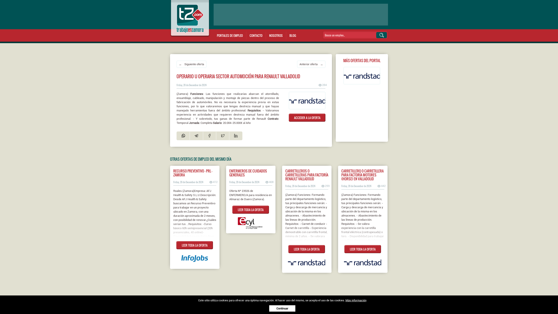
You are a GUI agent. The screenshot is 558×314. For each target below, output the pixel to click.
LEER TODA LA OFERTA (195, 245)
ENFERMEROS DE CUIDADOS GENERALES (248, 172)
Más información (355, 300)
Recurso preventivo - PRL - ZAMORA (192, 172)
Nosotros (276, 35)
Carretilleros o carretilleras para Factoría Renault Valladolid (306, 174)
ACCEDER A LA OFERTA (307, 117)
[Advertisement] (301, 15)
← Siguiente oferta (191, 64)
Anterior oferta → (311, 64)
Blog (292, 35)
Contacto (256, 35)
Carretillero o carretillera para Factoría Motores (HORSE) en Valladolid (362, 174)
